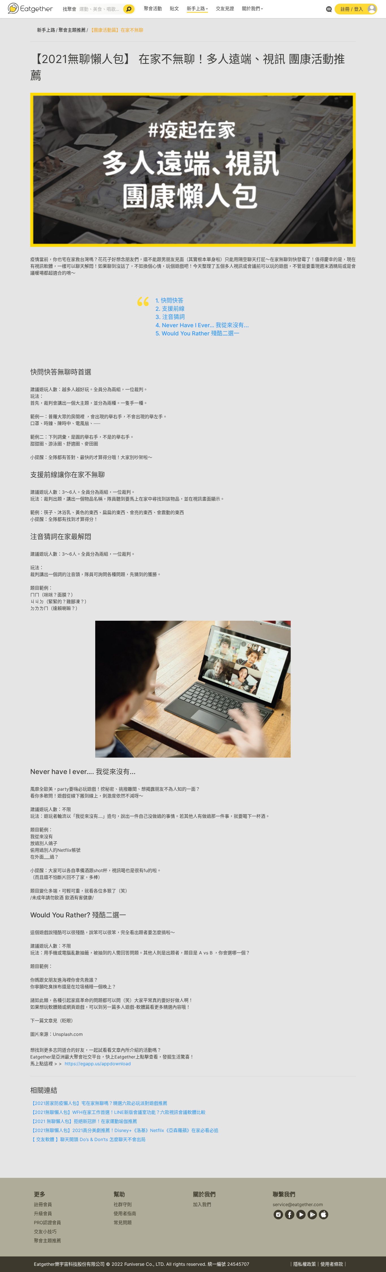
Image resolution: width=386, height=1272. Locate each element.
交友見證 (225, 8)
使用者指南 (125, 1213)
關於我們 (251, 8)
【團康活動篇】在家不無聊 (116, 30)
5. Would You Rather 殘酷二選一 (197, 333)
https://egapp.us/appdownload (98, 1063)
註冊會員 (43, 1204)
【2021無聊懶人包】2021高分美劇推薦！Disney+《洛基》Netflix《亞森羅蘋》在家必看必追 (124, 1130)
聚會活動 (153, 8)
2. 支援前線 (170, 308)
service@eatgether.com (298, 1204)
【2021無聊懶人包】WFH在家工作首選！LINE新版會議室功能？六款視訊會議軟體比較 (117, 1112)
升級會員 (43, 1213)
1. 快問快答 (169, 300)
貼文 (174, 8)
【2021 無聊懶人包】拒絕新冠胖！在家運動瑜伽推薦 (83, 1121)
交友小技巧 (45, 1231)
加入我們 (202, 1204)
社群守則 (123, 1204)
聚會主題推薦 (72, 30)
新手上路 (196, 8)
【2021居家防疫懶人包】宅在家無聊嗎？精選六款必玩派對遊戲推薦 (98, 1103)
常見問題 (123, 1222)
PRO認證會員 (47, 1222)
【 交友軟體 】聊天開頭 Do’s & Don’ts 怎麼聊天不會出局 (88, 1139)
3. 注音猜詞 (170, 317)
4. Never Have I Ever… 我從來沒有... (202, 325)
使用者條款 (331, 1264)
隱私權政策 (304, 1264)
